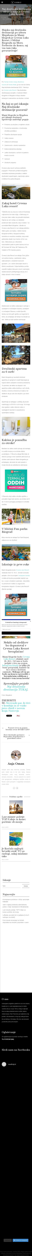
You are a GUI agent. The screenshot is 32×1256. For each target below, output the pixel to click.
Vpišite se (16, 633)
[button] (16, 622)
